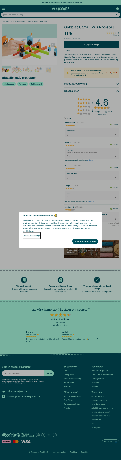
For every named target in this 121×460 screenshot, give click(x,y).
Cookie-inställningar (32, 235)
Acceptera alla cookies (85, 241)
